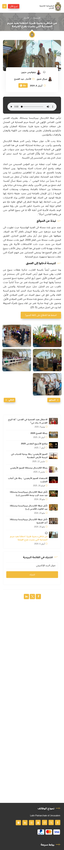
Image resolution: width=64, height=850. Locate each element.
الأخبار (26, 18)
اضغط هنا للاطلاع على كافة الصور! (41, 315)
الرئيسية (36, 18)
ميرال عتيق (42, 79)
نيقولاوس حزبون (28, 72)
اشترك (32, 574)
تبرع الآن (14, 6)
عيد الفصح (19, 79)
